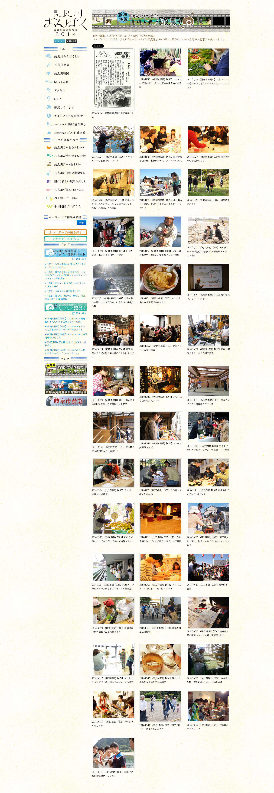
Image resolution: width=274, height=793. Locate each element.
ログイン (60, 41)
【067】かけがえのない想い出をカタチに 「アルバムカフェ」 (65, 265)
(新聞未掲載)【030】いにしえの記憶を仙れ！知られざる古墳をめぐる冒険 (65, 320)
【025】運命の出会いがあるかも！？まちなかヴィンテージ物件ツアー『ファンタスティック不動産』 (66, 275)
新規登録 (72, 41)
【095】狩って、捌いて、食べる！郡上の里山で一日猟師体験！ (65, 297)
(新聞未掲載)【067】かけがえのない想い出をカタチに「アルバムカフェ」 (65, 352)
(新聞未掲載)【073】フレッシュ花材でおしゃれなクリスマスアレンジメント (65, 328)
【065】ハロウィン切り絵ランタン (63, 291)
